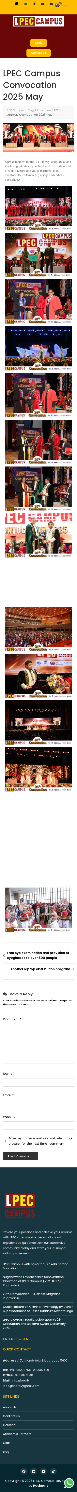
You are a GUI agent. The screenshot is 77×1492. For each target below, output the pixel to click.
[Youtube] (43, 4)
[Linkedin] (51, 4)
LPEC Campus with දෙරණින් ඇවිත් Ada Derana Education (35, 1266)
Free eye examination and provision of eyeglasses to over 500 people (38, 955)
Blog (6, 1452)
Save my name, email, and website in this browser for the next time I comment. (40, 1141)
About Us (9, 1407)
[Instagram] (25, 4)
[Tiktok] (34, 4)
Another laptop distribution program (40, 969)
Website (9, 1117)
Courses (9, 1425)
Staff (6, 1443)
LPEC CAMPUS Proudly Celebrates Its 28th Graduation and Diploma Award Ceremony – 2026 (35, 1323)
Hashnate (40, 1486)
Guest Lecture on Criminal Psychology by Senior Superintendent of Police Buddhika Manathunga (38, 1309)
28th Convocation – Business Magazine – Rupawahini (33, 1296)
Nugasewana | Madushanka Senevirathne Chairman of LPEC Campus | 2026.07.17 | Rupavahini (33, 1281)
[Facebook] (17, 4)
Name (9, 1074)
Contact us (11, 1416)
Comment (12, 1019)
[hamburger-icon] (38, 11)
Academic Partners (17, 1434)
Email (8, 1095)
